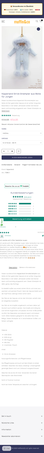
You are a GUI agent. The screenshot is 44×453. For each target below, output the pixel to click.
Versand (17, 124)
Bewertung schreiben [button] (22, 219)
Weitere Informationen (27, 267)
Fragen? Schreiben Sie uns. (32, 165)
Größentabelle (7, 165)
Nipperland (10, 169)
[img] (4, 232)
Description (13, 267)
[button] (6, 115)
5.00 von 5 (27, 197)
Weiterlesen (6, 111)
